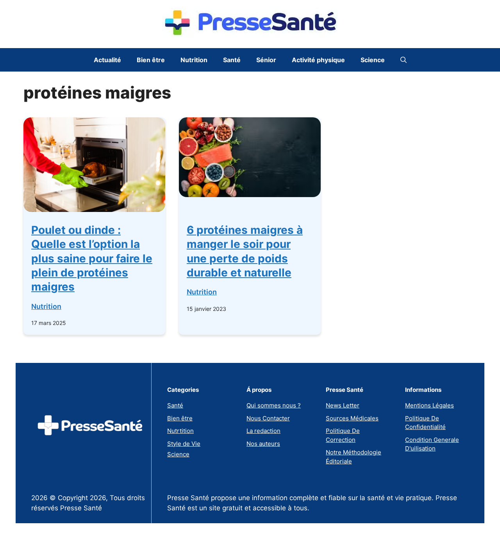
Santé (232, 60)
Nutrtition (180, 430)
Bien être (151, 60)
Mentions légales (429, 405)
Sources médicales (352, 418)
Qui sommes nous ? (273, 405)
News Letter (342, 405)
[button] (403, 60)
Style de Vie (183, 443)
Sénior (266, 60)
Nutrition (193, 60)
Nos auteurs (263, 443)
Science (373, 60)
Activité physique (318, 60)
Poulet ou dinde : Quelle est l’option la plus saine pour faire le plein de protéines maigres (91, 258)
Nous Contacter (268, 418)
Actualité (107, 60)
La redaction (263, 430)
